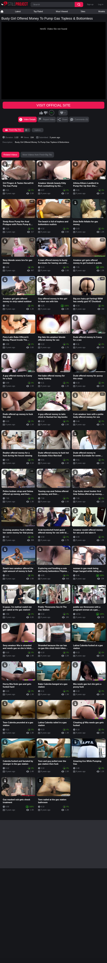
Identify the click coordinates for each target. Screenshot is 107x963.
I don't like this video (45, 113)
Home (2, 11)
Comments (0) (81, 119)
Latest (18, 11)
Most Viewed (62, 11)
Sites (83, 11)
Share (64, 119)
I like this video (41, 113)
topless (38, 130)
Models (101, 11)
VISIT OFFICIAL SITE (53, 105)
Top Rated (38, 11)
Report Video (49, 119)
